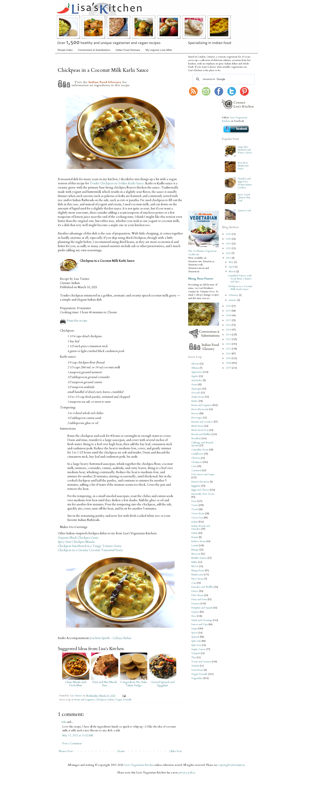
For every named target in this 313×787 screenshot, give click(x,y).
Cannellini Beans (199, 449)
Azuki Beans (197, 396)
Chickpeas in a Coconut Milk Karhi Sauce (240, 288)
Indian (111, 699)
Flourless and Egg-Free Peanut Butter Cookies (245, 183)
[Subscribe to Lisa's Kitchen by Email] (206, 95)
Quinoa (195, 612)
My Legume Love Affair (159, 49)
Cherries (195, 458)
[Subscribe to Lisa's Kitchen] (193, 95)
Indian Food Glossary (128, 49)
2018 (229, 315)
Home (121, 751)
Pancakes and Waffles (202, 587)
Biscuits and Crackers (202, 421)
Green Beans (198, 513)
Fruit (193, 501)
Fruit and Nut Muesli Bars (104, 683)
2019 (229, 310)
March (232, 271)
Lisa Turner (76, 695)
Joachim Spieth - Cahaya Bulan (110, 638)
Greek (194, 509)
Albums (195, 368)
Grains (194, 505)
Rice (193, 616)
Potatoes (195, 603)
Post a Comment (72, 743)
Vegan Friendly (123, 699)
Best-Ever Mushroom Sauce (243, 165)
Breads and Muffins (201, 434)
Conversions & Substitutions (94, 49)
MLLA (194, 566)
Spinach (195, 636)
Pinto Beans (197, 595)
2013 (229, 339)
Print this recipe (77, 321)
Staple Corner (198, 649)
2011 (229, 348)
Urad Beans (197, 670)
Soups (194, 628)
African (195, 363)
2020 (229, 306)
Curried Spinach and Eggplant (162, 683)
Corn (194, 466)
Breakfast (196, 438)
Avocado (195, 392)
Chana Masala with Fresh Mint (75, 683)
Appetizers (196, 372)
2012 (229, 344)
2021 (229, 258)
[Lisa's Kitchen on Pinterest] (244, 95)
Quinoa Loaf (244, 210)
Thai (193, 657)
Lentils (194, 545)
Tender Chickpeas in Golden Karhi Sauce (117, 183)
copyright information (231, 765)
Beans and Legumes (84, 699)
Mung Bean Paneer (200, 279)
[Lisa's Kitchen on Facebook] (218, 95)
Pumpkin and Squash (201, 607)
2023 (229, 248)
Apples (194, 376)
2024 (229, 243)
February (234, 295)
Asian (194, 384)
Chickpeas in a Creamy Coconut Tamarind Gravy (90, 550)
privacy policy (187, 772)
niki (63, 722)
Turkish (195, 665)
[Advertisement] (199, 153)
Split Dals (196, 641)
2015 (229, 329)
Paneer (195, 591)
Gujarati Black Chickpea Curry (78, 538)
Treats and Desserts (201, 661)
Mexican (195, 553)
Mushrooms (197, 574)
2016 (229, 325)
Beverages (196, 417)
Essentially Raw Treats (202, 494)
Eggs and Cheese (200, 489)
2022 (229, 253)
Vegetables (197, 678)
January (233, 300)
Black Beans (197, 426)
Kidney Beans (198, 541)
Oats (193, 583)
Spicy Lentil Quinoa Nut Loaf (244, 197)
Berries (195, 413)
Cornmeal (196, 470)
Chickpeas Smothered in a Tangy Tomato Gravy (90, 546)
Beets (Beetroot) (199, 409)
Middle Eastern (199, 558)
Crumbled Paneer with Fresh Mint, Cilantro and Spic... (240, 278)
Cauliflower (197, 453)
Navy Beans (197, 578)
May (231, 262)
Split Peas (196, 645)
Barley (194, 401)
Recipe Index (65, 49)
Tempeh (195, 653)
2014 (229, 334)
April (232, 266)
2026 (229, 234)
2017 (229, 320)
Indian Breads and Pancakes (200, 527)
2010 (229, 353)
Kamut (194, 537)
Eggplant (196, 485)
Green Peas (197, 517)
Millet (194, 562)
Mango (195, 549)
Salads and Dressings (201, 620)
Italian (194, 533)
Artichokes (196, 380)
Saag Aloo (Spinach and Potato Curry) (245, 149)
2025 (229, 239)
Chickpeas (101, 699)
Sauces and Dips (199, 624)
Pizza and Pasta (199, 599)
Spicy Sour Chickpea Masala (76, 542)
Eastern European (200, 481)
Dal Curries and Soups (202, 474)
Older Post (175, 751)
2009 (229, 358)
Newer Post (66, 751)
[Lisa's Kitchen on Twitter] (231, 95)
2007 (229, 368)
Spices (194, 632)
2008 (229, 363)
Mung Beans (197, 570)
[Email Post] (123, 695)
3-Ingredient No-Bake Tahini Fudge (133, 683)
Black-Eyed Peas (199, 430)
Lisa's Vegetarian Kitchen (139, 765)
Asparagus (196, 388)
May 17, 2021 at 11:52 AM (77, 735)
